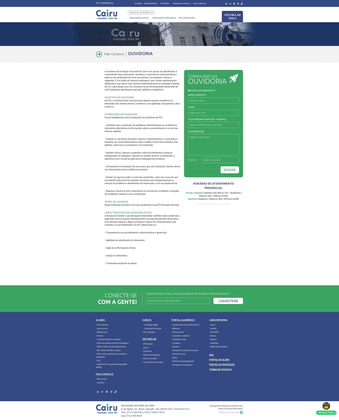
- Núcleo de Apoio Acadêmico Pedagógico (112, 343)
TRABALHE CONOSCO (182, 3)
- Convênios (175, 343)
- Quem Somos (102, 328)
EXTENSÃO (164, 3)
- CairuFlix (212, 328)
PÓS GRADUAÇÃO (187, 18)
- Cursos (145, 347)
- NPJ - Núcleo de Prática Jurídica (108, 350)
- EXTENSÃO (214, 332)
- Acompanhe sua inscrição (152, 362)
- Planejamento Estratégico (181, 365)
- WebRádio (213, 343)
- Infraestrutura (101, 332)
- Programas (147, 351)
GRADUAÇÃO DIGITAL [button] (139, 18)
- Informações (147, 344)
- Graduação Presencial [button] (152, 328)
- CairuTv (212, 325)
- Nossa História (102, 325)
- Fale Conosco (101, 379)
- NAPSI (174, 357)
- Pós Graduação (148, 332)
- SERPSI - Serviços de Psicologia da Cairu (111, 346)
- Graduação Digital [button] (150, 325)
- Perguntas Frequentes (151, 355)
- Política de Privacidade (218, 346)
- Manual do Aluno (178, 354)
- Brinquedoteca (177, 332)
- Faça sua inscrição (149, 358)
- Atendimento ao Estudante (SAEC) (185, 325)
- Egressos (175, 346)
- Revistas (213, 339)
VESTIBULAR (232, 16)
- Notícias (212, 336)
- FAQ (98, 360)
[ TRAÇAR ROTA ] (180, 409)
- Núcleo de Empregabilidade (182, 361)
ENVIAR (230, 170)
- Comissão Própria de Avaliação (108, 339)
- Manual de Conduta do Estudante (185, 350)
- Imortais (99, 336)
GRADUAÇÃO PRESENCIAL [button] (164, 18)
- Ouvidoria (100, 382)
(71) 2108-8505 (103, 3)
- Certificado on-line (178, 339)
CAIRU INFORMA (150, 3)
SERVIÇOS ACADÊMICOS (141, 12)
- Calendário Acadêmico (180, 336)
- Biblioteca (175, 328)
